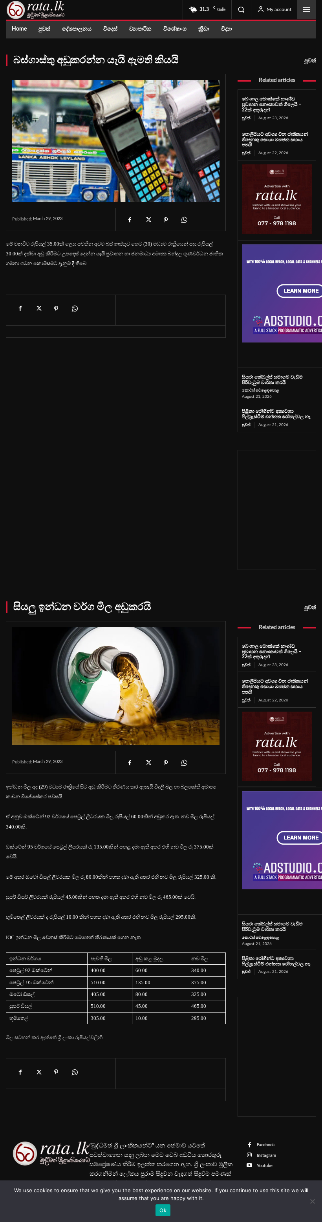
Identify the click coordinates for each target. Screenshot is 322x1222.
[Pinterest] (166, 220)
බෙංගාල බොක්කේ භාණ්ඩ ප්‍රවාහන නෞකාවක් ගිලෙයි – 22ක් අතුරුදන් (272, 104)
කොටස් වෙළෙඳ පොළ (260, 390)
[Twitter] (148, 220)
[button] (241, 9)
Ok (162, 1210)
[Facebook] (129, 220)
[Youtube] (249, 1166)
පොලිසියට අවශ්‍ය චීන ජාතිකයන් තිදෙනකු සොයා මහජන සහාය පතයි (275, 140)
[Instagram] (249, 1155)
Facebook (266, 1145)
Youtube (265, 1166)
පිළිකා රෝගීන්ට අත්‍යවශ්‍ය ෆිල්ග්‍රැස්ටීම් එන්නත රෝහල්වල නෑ (276, 414)
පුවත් (310, 61)
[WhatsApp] (184, 220)
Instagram (266, 1155)
